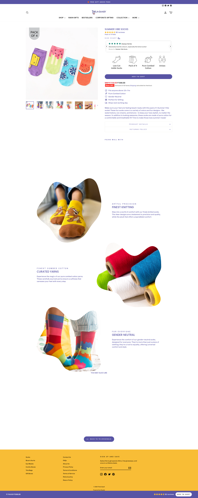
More (135, 17)
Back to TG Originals (100, 439)
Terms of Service (69, 473)
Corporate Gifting (104, 17)
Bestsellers (87, 17)
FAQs (65, 460)
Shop (61, 17)
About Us (66, 464)
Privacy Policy (68, 467)
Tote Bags (29, 470)
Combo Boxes (31, 467)
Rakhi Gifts (73, 17)
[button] (138, 46)
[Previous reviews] (106, 46)
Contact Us (67, 457)
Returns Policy (138, 129)
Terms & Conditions (70, 470)
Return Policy (68, 480)
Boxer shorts (30, 460)
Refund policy (68, 477)
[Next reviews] (170, 46)
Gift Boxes (29, 473)
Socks (28, 457)
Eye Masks (30, 464)
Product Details (138, 124)
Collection (122, 17)
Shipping (133, 85)
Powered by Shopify (99, 490)
